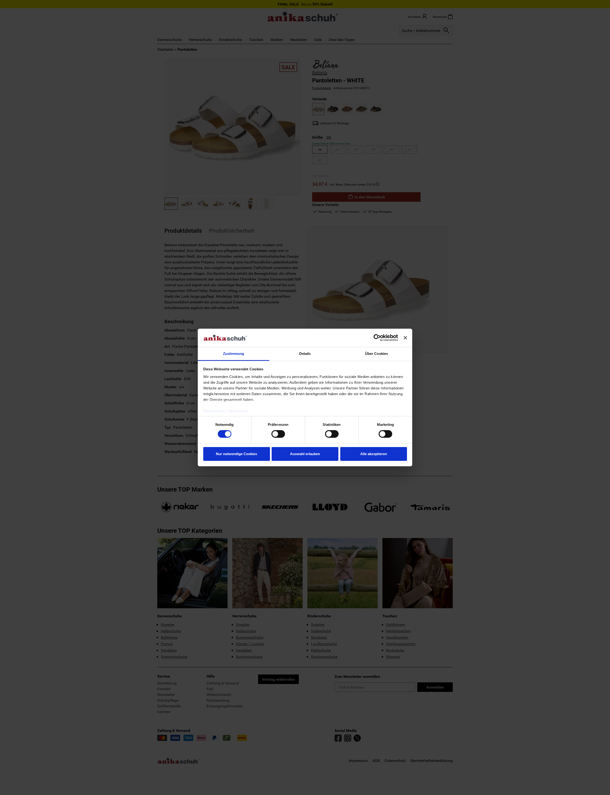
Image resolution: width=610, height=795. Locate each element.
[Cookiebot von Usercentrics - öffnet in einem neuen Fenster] (377, 337)
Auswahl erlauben (305, 454)
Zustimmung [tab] (233, 354)
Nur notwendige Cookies (236, 454)
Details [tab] (305, 354)
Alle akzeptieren (373, 454)
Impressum (239, 411)
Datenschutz (214, 411)
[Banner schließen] (405, 337)
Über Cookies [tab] (376, 354)
